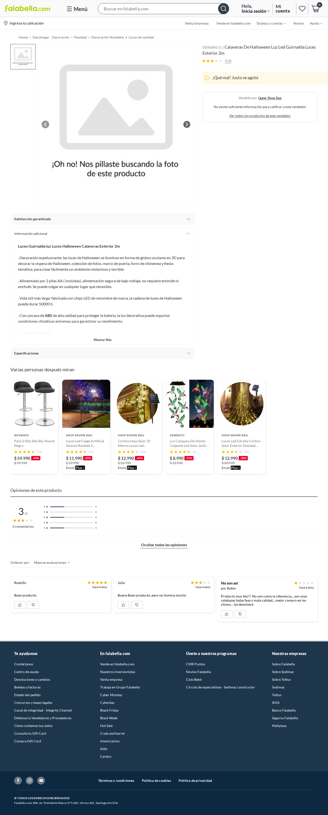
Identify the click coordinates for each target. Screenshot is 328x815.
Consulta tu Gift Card (30, 733)
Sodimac (278, 687)
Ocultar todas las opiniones (164, 544)
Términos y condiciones (116, 780)
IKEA (276, 702)
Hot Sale (106, 726)
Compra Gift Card (27, 741)
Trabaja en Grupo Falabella (120, 687)
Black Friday (109, 710)
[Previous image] (45, 124)
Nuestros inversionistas (117, 672)
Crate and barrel (112, 733)
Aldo (103, 749)
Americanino (110, 741)
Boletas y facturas (27, 687)
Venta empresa (111, 679)
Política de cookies (156, 780)
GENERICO (211, 47)
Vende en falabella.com (117, 664)
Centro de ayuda (26, 672)
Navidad (80, 37)
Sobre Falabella (283, 664)
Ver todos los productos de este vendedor (260, 115)
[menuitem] (268, 23)
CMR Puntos (195, 664)
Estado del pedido (27, 695)
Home (23, 37)
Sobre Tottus (281, 679)
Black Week (108, 718)
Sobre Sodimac (283, 672)
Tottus (276, 695)
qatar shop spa (269, 98)
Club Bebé (193, 679)
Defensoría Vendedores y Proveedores (42, 718)
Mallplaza (279, 726)
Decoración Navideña (107, 37)
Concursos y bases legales (33, 702)
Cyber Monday (111, 695)
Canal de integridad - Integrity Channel (43, 710)
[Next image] (187, 124)
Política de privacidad (195, 780)
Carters (105, 756)
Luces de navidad (141, 37)
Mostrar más (103, 340)
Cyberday (107, 702)
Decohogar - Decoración (51, 37)
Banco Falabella (284, 710)
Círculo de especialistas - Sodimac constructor (220, 687)
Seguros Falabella (285, 718)
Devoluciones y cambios (32, 679)
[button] (163, 8)
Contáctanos (23, 664)
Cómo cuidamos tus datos (33, 726)
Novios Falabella (198, 672)
